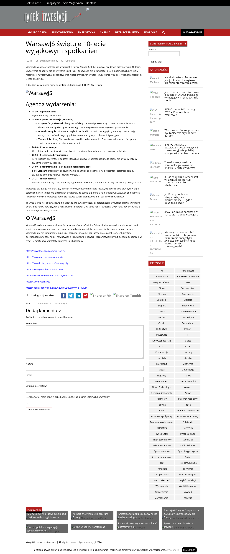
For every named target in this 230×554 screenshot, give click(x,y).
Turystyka (188, 468)
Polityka (162, 404)
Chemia (105, 32)
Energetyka (86, 32)
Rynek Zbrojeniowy (161, 439)
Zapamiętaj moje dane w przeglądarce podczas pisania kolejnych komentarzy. (69, 396)
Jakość (188, 340)
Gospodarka (37, 32)
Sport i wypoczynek (188, 451)
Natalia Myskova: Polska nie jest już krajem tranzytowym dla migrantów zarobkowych (181, 80)
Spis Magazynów (73, 3)
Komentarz (31, 323)
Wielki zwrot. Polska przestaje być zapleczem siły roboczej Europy (181, 132)
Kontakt (91, 3)
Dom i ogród (187, 294)
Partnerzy (162, 398)
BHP (188, 282)
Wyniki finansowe (188, 486)
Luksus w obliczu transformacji (89, 526)
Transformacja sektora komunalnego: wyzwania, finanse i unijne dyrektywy (179, 165)
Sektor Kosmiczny (162, 445)
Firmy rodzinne (188, 311)
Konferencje (161, 352)
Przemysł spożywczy (161, 416)
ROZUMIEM (189, 549)
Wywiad (188, 491)
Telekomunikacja (188, 462)
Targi (161, 462)
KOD (161, 346)
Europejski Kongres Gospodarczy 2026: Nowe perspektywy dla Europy (181, 514)
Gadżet (161, 317)
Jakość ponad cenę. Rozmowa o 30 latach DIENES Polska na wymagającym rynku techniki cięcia (181, 96)
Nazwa (29, 363)
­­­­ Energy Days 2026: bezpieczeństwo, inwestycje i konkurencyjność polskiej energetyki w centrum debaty (181, 149)
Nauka (187, 375)
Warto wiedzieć (162, 480)
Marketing (161, 363)
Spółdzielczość (187, 445)
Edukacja (161, 299)
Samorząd (188, 439)
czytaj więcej (172, 549)
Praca (188, 404)
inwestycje (161, 334)
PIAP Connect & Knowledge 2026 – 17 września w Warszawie (180, 112)
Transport (161, 468)
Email (29, 374)
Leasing (188, 352)
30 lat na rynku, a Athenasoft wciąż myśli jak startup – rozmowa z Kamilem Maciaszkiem (181, 181)
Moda (162, 369)
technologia (61, 303)
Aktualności (34, 3)
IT (31, 60)
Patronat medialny (48, 60)
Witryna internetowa (36, 385)
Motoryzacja (187, 369)
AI (162, 270)
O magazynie (52, 3)
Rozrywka (188, 427)
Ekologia (151, 32)
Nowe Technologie (161, 387)
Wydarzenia (162, 486)
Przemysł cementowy (188, 410)
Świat (188, 457)
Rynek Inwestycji (87, 542)
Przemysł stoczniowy (188, 416)
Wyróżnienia (161, 491)
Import (187, 328)
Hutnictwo (161, 328)
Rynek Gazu (162, 433)
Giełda (161, 323)
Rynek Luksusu (188, 433)
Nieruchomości (188, 381)
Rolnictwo (162, 427)
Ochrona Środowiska (161, 392)
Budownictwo (62, 32)
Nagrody (161, 375)
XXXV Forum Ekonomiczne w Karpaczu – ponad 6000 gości (181, 213)
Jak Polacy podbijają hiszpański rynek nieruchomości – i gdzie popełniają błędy (178, 198)
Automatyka (162, 276)
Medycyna (188, 363)
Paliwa (187, 392)
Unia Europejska (187, 474)
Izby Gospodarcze (161, 340)
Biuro (161, 288)
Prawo (161, 410)
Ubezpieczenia (161, 474)
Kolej (187, 346)
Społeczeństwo (161, 451)
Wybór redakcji (188, 480)
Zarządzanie (161, 497)
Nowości (188, 387)
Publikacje (70, 60)
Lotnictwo (188, 358)
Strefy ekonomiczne (161, 457)
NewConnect (161, 381)
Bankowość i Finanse (188, 276)
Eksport (162, 305)
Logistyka (161, 358)
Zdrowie (188, 497)
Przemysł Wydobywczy (161, 422)
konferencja (44, 303)
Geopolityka (188, 317)
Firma (162, 311)
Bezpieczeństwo (127, 32)
